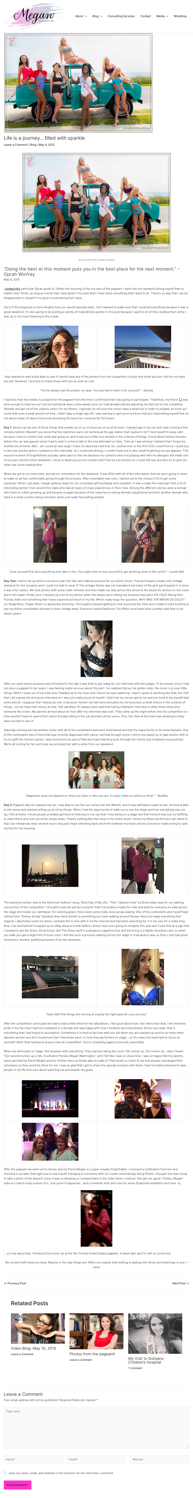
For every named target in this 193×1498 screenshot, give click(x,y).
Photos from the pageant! (92, 1354)
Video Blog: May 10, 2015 (33, 1348)
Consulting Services (121, 16)
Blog (96, 16)
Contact (145, 16)
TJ (180, 399)
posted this (12, 288)
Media (160, 16)
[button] (85, 16)
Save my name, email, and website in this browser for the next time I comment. (61, 1473)
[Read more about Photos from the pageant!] (96, 1331)
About (79, 16)
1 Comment (135, 1368)
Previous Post (15, 1283)
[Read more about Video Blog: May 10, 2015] (38, 1328)
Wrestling (180, 16)
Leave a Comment (16, 144)
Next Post (180, 1283)
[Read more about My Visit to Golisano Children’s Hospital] (155, 1333)
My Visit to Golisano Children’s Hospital (146, 1360)
